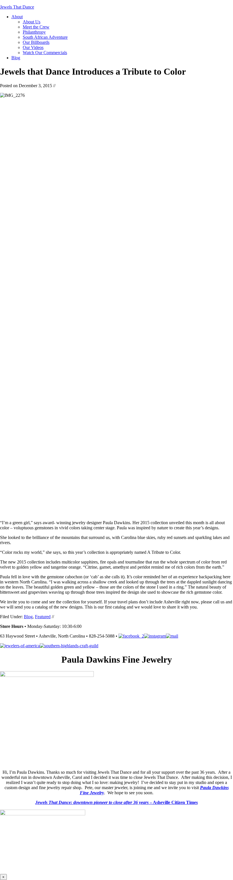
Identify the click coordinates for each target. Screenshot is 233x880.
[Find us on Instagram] (155, 636)
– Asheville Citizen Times (116, 802)
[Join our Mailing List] (172, 636)
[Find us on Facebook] (131, 636)
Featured (43, 616)
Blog (28, 616)
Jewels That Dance (17, 7)
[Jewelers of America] (20, 645)
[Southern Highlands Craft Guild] (69, 645)
